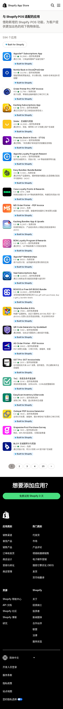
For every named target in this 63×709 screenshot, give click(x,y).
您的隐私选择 (10, 699)
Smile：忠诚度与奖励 (23, 121)
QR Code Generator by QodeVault (30, 327)
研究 (5, 623)
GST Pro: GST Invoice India (26, 359)
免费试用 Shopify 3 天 (31, 495)
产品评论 (37, 547)
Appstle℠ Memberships (25, 256)
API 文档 (7, 605)
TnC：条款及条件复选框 (24, 378)
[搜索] (52, 5)
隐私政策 (7, 683)
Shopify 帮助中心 (12, 599)
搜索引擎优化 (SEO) (43, 565)
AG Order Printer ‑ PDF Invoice (28, 343)
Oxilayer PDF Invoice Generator (28, 411)
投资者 (36, 611)
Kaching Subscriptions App (26, 105)
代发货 (36, 535)
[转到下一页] (51, 466)
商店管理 (7, 571)
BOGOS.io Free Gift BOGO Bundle (29, 289)
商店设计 (7, 559)
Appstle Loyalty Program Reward (30, 154)
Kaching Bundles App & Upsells (28, 221)
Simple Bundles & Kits (24, 308)
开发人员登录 (10, 667)
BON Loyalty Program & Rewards (29, 240)
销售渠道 (7, 535)
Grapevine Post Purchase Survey (29, 427)
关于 (35, 599)
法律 (35, 635)
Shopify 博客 (10, 617)
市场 (35, 541)
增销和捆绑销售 (41, 553)
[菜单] (58, 5)
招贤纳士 (37, 605)
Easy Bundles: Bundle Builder (27, 170)
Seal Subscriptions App (25, 273)
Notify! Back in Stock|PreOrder (28, 70)
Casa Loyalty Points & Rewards (28, 189)
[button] (31, 59)
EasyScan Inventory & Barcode (28, 395)
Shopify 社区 (10, 611)
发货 (35, 571)
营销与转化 (8, 565)
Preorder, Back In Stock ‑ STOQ (29, 137)
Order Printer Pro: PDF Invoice (28, 89)
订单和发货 (8, 553)
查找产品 (7, 541)
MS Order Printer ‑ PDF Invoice (28, 205)
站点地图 (7, 691)
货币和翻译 (38, 577)
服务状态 (37, 641)
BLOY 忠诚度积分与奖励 (24, 443)
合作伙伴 (37, 623)
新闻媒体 (37, 617)
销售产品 (7, 547)
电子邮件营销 (40, 559)
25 (43, 466)
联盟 (35, 629)
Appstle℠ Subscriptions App (27, 53)
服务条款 (7, 675)
